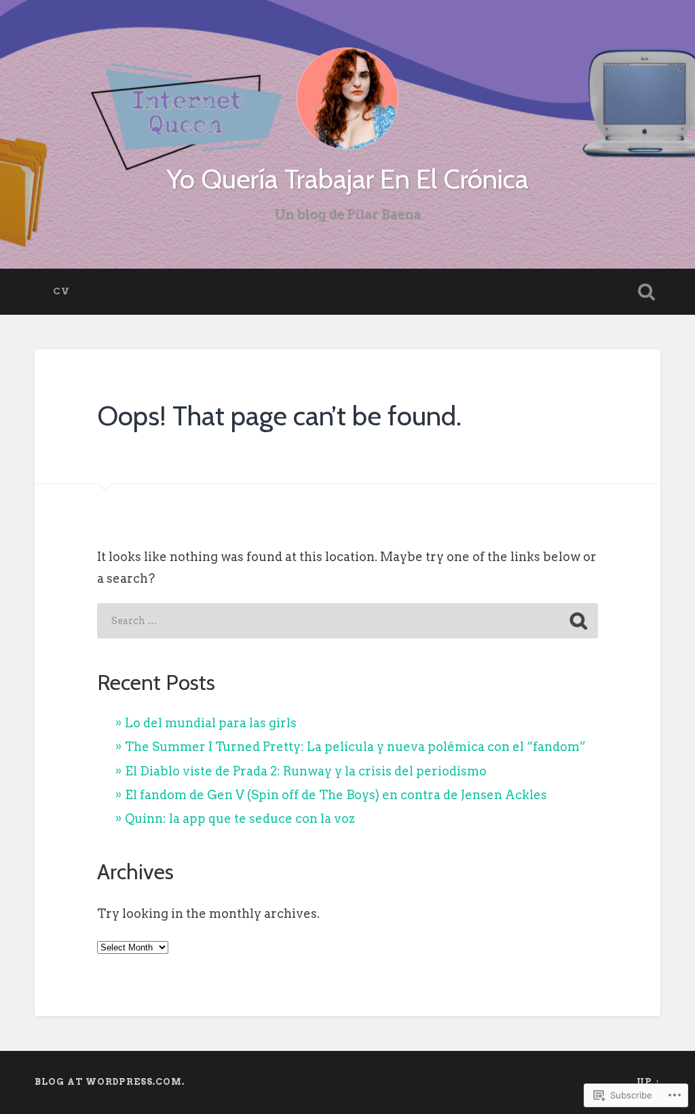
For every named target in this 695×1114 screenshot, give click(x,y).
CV (61, 291)
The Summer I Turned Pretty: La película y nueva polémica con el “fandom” (355, 747)
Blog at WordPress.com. (110, 1082)
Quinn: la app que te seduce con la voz (240, 818)
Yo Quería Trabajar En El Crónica (347, 178)
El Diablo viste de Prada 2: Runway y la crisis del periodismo (306, 771)
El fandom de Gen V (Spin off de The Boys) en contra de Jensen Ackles (336, 795)
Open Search (646, 292)
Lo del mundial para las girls (211, 723)
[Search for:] (347, 620)
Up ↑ (648, 1082)
